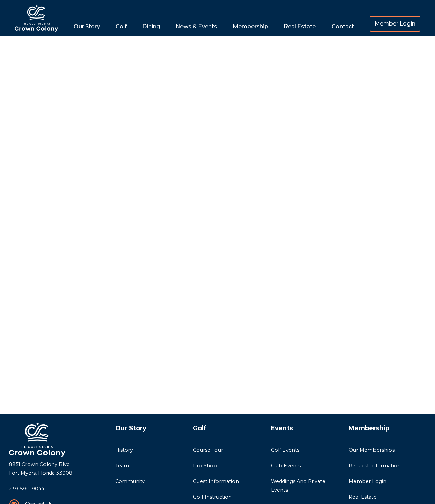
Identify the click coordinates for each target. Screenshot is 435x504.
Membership (369, 428)
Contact (343, 26)
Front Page (36, 18)
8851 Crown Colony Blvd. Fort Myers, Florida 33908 (40, 468)
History (124, 450)
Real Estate (300, 26)
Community (130, 481)
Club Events (286, 466)
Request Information (375, 466)
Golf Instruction (212, 497)
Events (282, 428)
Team (122, 466)
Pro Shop (205, 466)
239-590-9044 (27, 489)
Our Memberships (372, 450)
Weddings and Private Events (299, 485)
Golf (199, 428)
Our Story (130, 428)
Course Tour (208, 450)
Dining (151, 26)
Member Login (395, 23)
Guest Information (216, 481)
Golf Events (285, 450)
